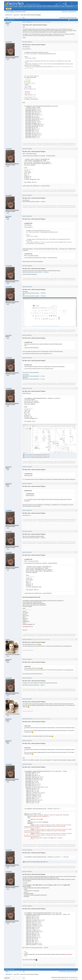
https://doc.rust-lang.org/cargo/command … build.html (36, 947)
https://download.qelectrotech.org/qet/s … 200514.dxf (34, 293)
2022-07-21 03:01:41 (27, 740)
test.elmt (26, 861)
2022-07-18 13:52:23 (27, 41)
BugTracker (39, 6)
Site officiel (30, 6)
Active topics (64, 11)
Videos (44, 6)
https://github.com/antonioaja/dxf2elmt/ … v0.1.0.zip (34, 376)
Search (15, 6)
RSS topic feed (73, 19)
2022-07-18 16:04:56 (27, 216)
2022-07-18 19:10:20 (27, 466)
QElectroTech (9, 15)
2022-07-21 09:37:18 (27, 850)
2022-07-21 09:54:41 (27, 906)
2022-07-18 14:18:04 (27, 148)
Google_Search (69, 6)
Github (63, 6)
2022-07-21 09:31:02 (27, 764)
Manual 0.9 (50, 6)
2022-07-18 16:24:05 (27, 286)
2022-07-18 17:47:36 (27, 388)
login (64, 17)
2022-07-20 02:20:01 (27, 718)
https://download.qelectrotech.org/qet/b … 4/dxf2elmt (34, 201)
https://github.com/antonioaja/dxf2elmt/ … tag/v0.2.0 (34, 685)
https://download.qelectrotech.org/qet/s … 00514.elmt (34, 296)
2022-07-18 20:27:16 (27, 510)
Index (7, 6)
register (68, 17)
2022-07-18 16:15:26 (27, 265)
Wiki (34, 6)
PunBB (58, 977)
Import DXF (16, 15)
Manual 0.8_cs (57, 6)
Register (20, 6)
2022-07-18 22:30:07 (27, 659)
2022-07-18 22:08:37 (27, 639)
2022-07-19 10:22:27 (27, 678)
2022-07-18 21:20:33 (27, 552)
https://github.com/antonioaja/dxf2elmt (31, 372)
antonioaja (8, 22)
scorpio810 (9, 42)
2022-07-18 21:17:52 (27, 531)
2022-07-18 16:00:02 (27, 195)
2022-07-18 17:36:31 (27, 357)
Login (25, 6)
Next (24, 17)
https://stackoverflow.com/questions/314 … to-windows (37, 272)
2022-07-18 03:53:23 (27, 22)
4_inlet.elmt (27, 457)
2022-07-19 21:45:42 (27, 699)
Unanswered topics (72, 11)
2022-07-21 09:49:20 (27, 871)
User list (11, 6)
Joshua (8, 639)
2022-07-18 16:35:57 (27, 335)
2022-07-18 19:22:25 (27, 483)
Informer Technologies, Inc (72, 977)
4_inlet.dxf (26, 454)
